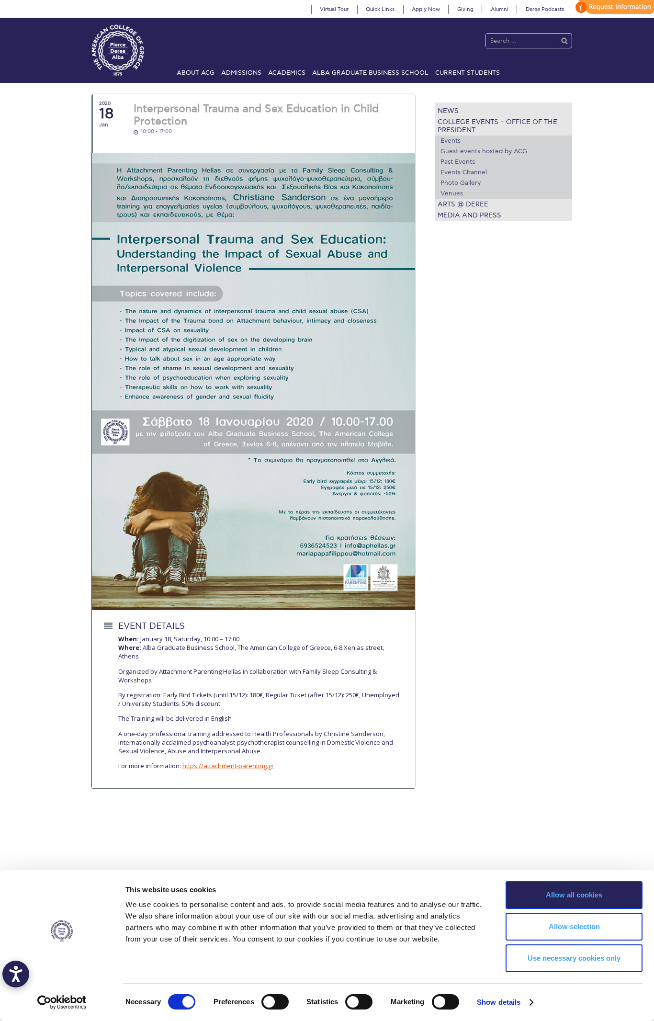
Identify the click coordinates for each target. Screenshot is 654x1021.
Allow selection (574, 926)
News (448, 111)
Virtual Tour (334, 9)
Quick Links (380, 9)
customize (613, 7)
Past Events (457, 162)
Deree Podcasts (545, 9)
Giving (465, 9)
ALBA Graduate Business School (370, 73)
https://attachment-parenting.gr (228, 765)
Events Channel (463, 172)
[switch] (275, 1002)
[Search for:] (519, 40)
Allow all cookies (574, 895)
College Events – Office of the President (497, 126)
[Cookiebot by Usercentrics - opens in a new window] (62, 1002)
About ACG (195, 73)
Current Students (467, 73)
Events (450, 141)
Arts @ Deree (463, 204)
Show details (498, 1002)
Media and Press (469, 215)
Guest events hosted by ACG (483, 151)
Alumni (499, 9)
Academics (286, 73)
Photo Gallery (460, 183)
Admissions (241, 73)
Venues (451, 193)
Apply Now (426, 9)
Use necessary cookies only (574, 958)
